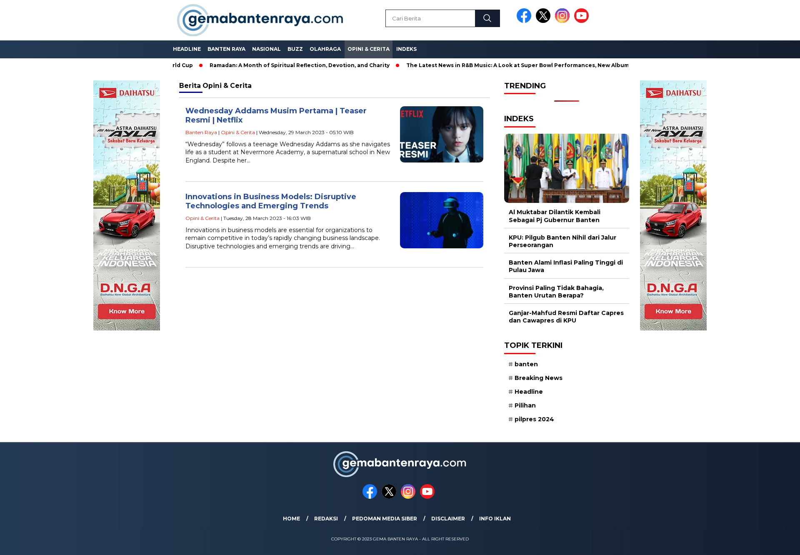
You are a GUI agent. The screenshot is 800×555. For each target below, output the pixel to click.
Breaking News (538, 378)
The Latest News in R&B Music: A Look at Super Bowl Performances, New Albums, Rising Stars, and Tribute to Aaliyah (548, 65)
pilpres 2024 (534, 419)
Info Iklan (495, 518)
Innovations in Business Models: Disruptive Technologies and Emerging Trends (270, 201)
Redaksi (326, 518)
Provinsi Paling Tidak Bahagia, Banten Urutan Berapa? (556, 291)
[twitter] (544, 21)
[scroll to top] (769, 542)
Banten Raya (226, 49)
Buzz (295, 49)
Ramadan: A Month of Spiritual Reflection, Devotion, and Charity (278, 65)
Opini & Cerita (369, 49)
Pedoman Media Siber (384, 518)
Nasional (266, 49)
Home (291, 518)
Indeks (406, 49)
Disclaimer (448, 518)
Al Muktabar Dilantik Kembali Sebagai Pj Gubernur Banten (554, 215)
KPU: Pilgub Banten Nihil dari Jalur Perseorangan (562, 241)
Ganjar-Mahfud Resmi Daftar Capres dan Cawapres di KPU (566, 316)
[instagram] (563, 21)
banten (526, 364)
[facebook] (525, 21)
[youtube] (583, 21)
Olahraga (325, 49)
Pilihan (525, 405)
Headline (187, 49)
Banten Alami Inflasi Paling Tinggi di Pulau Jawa (566, 266)
